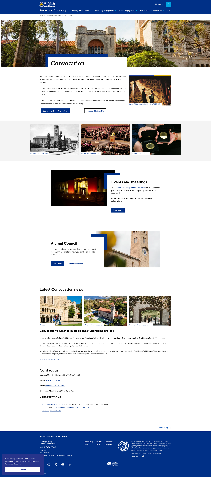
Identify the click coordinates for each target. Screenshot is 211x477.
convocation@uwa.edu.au (55, 385)
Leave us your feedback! (51, 411)
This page (43, 473)
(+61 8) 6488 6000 (48, 447)
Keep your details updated (52, 404)
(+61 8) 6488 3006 (53, 380)
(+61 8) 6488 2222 (45, 452)
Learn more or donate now (50, 359)
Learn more (117, 210)
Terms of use (109, 441)
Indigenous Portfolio (138, 456)
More (169, 10)
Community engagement (104, 10)
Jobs (86, 444)
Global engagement (127, 10)
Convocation (156, 10)
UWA (41, 15)
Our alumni (144, 10)
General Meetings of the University (130, 187)
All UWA (158, 4)
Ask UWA (99, 441)
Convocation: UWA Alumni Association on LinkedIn (73, 407)
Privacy (98, 444)
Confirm (23, 469)
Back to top (163, 427)
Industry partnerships (80, 10)
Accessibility (88, 441)
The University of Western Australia (54, 437)
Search (168, 4)
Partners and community (53, 15)
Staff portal (108, 444)
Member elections (76, 263)
